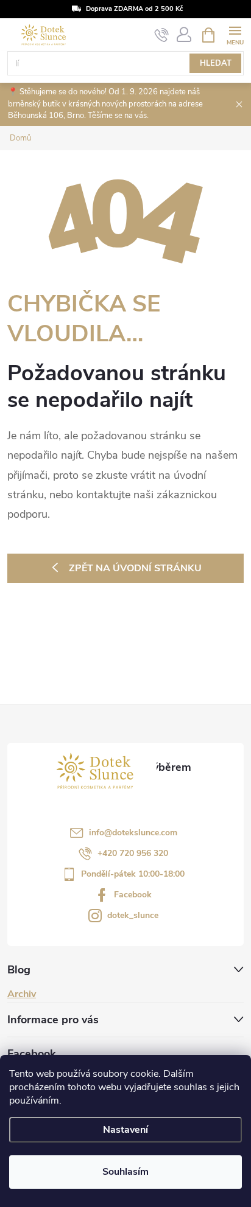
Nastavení (125, 1129)
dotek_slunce (132, 915)
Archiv (21, 994)
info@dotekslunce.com (133, 832)
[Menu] (235, 34)
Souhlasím (125, 1171)
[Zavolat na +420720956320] (161, 35)
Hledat (216, 63)
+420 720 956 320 (132, 853)
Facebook (133, 894)
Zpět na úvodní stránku (135, 568)
